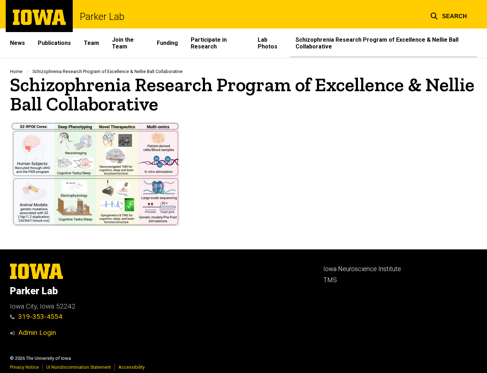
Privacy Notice (24, 367)
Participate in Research (209, 43)
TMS (330, 280)
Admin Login (37, 332)
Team (91, 43)
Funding (167, 43)
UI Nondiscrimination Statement (78, 367)
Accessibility (131, 367)
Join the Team (123, 43)
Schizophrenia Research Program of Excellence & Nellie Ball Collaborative (377, 43)
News (17, 43)
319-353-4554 (40, 316)
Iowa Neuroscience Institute (362, 269)
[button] (448, 15)
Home (16, 71)
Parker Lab (102, 17)
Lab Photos (267, 43)
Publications (54, 43)
